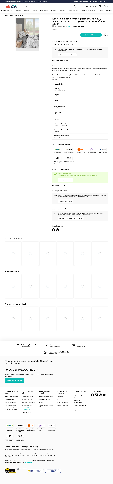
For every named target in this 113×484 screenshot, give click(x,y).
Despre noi (59, 396)
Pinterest (100, 395)
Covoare (26, 10)
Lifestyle (109, 10)
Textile (35, 10)
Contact (94, 1)
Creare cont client (27, 396)
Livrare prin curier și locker (86, 345)
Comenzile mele (9, 399)
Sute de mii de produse (58, 345)
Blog (57, 399)
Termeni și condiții (79, 397)
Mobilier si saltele (6, 10)
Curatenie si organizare (88, 10)
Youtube (104, 395)
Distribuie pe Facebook (53, 229)
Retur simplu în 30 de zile (30, 345)
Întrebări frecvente (62, 402)
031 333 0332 (104, 1)
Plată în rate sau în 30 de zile (59, 352)
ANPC (75, 408)
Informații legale (80, 391)
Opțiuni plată (64, 60)
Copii (101, 10)
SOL (75, 413)
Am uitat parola (26, 412)
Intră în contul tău (27, 399)
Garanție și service (44, 399)
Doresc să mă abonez (14, 380)
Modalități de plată (10, 405)
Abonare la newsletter (67, 55)
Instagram (96, 395)
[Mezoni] (6, 15)
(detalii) (87, 196)
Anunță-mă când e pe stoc (90, 35)
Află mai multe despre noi (61, 392)
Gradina (18, 10)
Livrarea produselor (10, 402)
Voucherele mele (27, 405)
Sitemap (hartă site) (62, 405)
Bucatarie (63, 10)
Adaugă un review (65, 180)
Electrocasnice (73, 10)
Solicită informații (65, 218)
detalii (45, 1)
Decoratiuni (44, 10)
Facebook (92, 395)
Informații (55, 60)
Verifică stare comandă (81, 1)
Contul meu (90, 6)
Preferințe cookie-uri (80, 405)
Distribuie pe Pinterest (57, 229)
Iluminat (53, 10)
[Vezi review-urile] (80, 29)
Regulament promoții (80, 395)
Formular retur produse (46, 396)
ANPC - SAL (77, 411)
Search (74, 6)
